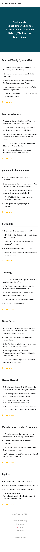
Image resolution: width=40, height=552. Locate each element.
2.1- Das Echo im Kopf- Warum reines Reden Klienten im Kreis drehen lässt (19, 144)
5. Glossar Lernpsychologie (14, 304)
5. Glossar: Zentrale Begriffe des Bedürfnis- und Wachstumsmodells (19, 361)
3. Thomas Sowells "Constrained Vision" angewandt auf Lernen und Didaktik (18, 192)
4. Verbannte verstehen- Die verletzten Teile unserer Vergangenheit (19, 88)
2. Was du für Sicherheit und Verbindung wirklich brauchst (18, 338)
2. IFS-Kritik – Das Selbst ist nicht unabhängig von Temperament (20, 236)
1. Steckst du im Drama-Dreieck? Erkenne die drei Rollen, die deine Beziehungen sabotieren (19, 388)
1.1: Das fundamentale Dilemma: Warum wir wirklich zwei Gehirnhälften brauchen (19, 122)
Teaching (7, 272)
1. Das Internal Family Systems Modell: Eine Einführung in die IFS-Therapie (19, 68)
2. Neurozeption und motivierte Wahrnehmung (21, 485)
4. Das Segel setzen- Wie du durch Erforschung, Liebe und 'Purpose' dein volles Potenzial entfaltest (19, 353)
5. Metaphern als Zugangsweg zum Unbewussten (16, 205)
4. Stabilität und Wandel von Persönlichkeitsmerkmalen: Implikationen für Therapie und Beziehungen (19, 496)
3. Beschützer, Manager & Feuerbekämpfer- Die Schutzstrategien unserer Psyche (19, 82)
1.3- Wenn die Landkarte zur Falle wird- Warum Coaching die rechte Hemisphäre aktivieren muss (20, 136)
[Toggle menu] (36, 3)
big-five (6, 474)
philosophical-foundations (15, 170)
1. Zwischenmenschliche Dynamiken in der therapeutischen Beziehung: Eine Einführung (19, 435)
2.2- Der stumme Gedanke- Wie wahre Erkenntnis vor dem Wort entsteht (17, 151)
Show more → (8, 102)
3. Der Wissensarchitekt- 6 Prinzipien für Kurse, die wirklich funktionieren (18, 294)
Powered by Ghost (20, 537)
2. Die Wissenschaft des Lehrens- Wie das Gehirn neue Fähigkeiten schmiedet (18, 287)
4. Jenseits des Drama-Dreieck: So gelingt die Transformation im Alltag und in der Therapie (19, 408)
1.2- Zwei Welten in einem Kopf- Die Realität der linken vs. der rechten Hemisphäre (19, 129)
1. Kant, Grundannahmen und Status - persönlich (17, 178)
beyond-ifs (7, 223)
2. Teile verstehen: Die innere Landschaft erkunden (19, 75)
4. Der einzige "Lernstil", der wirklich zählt (19, 299)
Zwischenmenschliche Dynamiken (19, 427)
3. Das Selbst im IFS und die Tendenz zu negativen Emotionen (18, 243)
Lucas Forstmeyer (11, 3)
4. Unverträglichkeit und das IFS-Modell (18, 248)
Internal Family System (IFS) (17, 60)
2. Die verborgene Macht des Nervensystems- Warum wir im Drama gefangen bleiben (20, 395)
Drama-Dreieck (10, 380)
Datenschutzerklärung (20, 521)
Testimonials (20, 530)
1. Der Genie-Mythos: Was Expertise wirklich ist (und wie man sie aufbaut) (20, 281)
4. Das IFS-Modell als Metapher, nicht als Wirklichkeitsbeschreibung (18, 198)
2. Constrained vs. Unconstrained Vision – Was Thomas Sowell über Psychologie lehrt (20, 185)
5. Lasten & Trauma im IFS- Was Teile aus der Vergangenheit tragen (20, 95)
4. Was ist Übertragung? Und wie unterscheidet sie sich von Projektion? (20, 455)
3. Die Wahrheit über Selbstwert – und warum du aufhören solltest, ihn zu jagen (19, 345)
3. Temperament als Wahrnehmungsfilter (19, 489)
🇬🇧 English (20, 527)
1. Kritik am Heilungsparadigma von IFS (18, 231)
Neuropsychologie (11, 113)
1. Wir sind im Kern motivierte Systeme (18, 481)
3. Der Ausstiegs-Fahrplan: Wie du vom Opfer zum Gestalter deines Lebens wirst (19, 401)
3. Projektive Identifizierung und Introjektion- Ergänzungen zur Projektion (19, 448)
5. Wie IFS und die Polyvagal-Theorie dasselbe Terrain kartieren (20, 253)
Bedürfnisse (8, 321)
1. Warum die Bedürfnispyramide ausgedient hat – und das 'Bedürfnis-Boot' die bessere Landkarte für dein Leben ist (19, 330)
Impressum (20, 524)
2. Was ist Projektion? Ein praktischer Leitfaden (17, 442)
